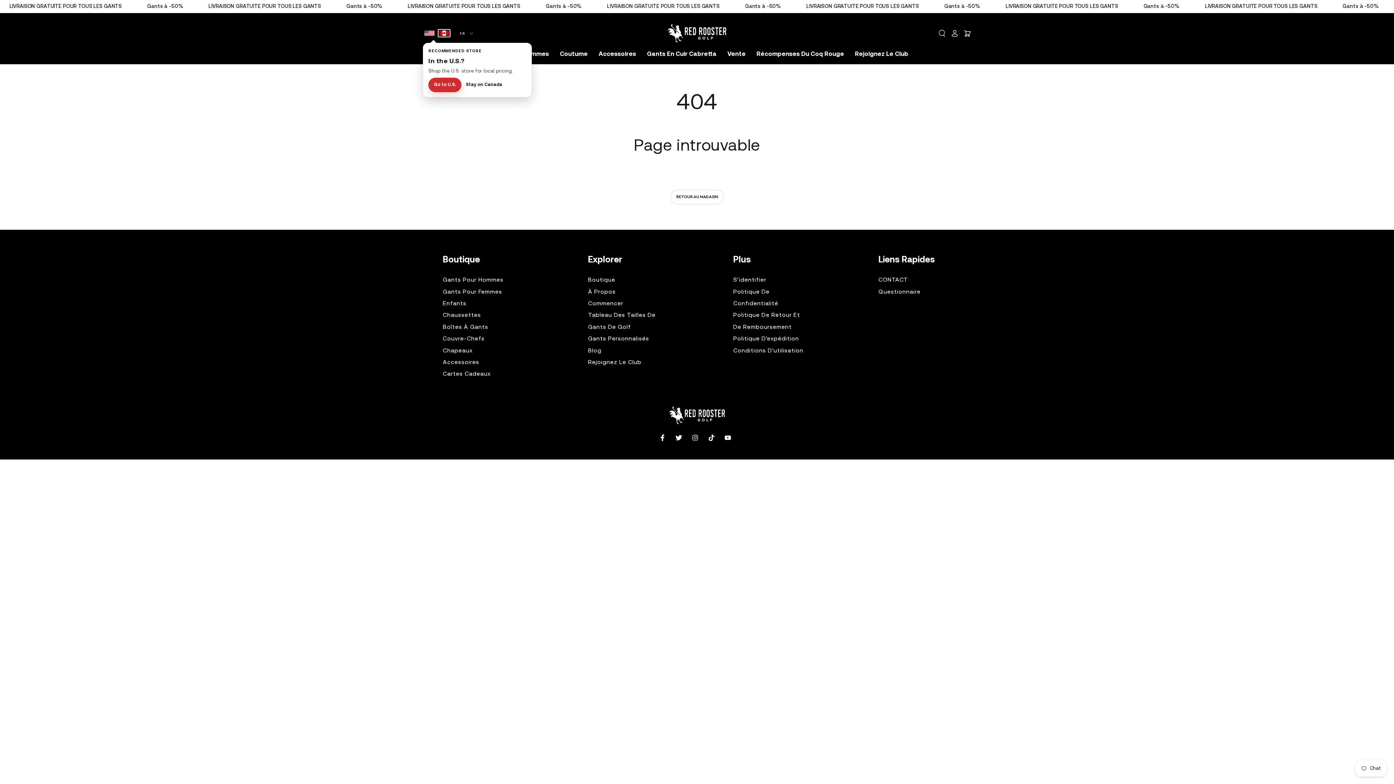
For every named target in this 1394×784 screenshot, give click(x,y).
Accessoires (461, 363)
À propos (602, 292)
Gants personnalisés (618, 339)
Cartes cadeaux (467, 374)
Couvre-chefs (464, 339)
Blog (595, 351)
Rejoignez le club (614, 363)
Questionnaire (900, 292)
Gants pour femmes (472, 292)
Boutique (601, 280)
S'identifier (749, 280)
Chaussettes (462, 315)
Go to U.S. (445, 85)
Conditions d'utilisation (768, 351)
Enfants (454, 304)
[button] (942, 33)
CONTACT (893, 280)
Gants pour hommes (473, 280)
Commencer (605, 304)
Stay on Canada (484, 85)
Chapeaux (458, 351)
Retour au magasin (697, 196)
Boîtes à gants (465, 327)
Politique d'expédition (766, 339)
